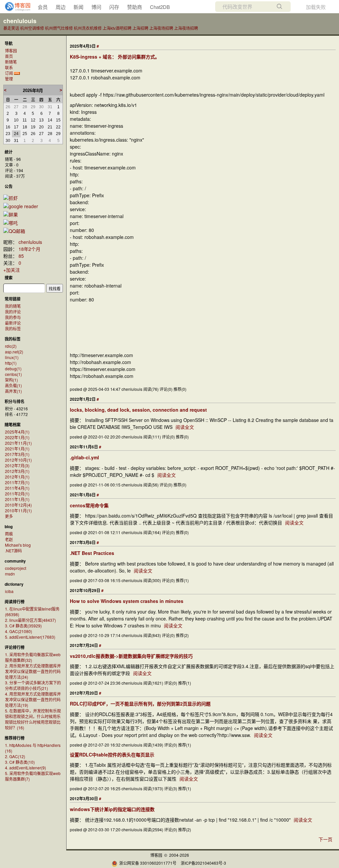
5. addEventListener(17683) (30, 637)
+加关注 (11, 269)
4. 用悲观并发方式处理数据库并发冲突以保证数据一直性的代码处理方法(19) (33, 699)
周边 (61, 6)
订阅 (9, 73)
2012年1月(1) (17, 477)
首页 (9, 56)
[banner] (15, 6)
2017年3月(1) (17, 454)
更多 (9, 516)
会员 (43, 6)
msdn (10, 573)
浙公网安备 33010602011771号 (147, 863)
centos (13, 374)
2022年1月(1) (17, 437)
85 (21, 255)
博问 (96, 6)
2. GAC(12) (15, 756)
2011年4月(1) (17, 488)
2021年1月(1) (17, 448)
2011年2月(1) (17, 493)
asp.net (14, 351)
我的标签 (13, 328)
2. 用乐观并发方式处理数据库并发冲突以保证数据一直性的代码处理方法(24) (33, 671)
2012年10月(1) (18, 460)
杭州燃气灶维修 (59, 28)
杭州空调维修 (32, 28)
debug (13, 368)
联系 (9, 67)
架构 (11, 380)
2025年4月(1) (17, 431)
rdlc (11, 346)
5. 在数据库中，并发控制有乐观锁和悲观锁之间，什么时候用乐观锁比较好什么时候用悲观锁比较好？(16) (33, 719)
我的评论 (13, 311)
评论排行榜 (14, 647)
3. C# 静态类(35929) (23, 625)
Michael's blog (18, 545)
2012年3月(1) (17, 471)
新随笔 (11, 62)
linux (12, 357)
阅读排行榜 (14, 602)
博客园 (11, 50)
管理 (9, 78)
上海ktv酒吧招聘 (117, 28)
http (11, 363)
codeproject (15, 568)
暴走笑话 (11, 28)
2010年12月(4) (18, 505)
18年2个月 (29, 249)
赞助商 (134, 6)
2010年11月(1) (18, 510)
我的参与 (13, 317)
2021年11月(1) (18, 443)
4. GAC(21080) (18, 631)
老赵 (9, 539)
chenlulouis (19, 21)
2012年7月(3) (17, 465)
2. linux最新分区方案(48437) (30, 620)
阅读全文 (184, 427)
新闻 (78, 6)
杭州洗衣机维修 (88, 28)
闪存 (114, 6)
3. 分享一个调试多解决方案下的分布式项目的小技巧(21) (33, 685)
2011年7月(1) (17, 482)
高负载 (13, 385)
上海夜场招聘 (161, 28)
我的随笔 (13, 306)
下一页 (325, 839)
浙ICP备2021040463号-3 (203, 863)
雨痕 (9, 533)
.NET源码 (13, 550)
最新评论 (13, 323)
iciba (9, 591)
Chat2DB (160, 6)
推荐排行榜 (14, 738)
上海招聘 (140, 28)
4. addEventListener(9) (25, 767)
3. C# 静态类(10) (20, 762)
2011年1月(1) (17, 499)
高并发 (13, 391)
